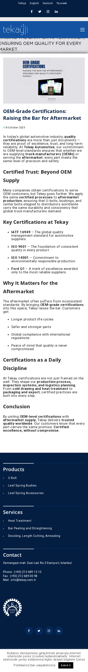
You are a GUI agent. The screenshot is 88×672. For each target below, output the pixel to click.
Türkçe (22, 3)
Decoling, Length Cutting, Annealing (34, 535)
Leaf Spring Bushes (22, 485)
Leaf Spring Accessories (26, 493)
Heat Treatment (20, 520)
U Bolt (12, 478)
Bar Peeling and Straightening (30, 528)
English (34, 3)
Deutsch (48, 3)
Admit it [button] (66, 665)
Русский (62, 3)
